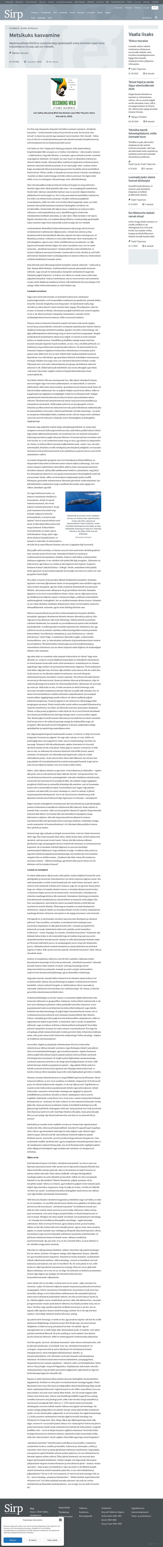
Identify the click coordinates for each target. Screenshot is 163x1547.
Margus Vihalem (139, 117)
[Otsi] (156, 17)
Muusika (80, 13)
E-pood (146, 8)
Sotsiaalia (91, 13)
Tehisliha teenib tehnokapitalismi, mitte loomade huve (143, 134)
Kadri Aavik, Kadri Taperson (142, 164)
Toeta (155, 8)
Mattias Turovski (20, 53)
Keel (33, 18)
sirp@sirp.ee (35, 1515)
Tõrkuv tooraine (138, 41)
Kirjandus (63, 13)
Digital (154, 1543)
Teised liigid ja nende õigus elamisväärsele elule (141, 86)
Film (55, 13)
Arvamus (35, 13)
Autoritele (119, 8)
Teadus (108, 13)
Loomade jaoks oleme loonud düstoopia (142, 179)
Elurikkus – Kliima (18, 28)
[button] (60, 1520)
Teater (100, 13)
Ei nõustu (32, 1540)
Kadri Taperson (138, 69)
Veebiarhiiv (147, 18)
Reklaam (138, 8)
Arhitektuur (46, 13)
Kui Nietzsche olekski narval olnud (141, 214)
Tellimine (128, 8)
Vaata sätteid (52, 1540)
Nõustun (13, 1540)
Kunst (72, 13)
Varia (50, 18)
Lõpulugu (41, 18)
